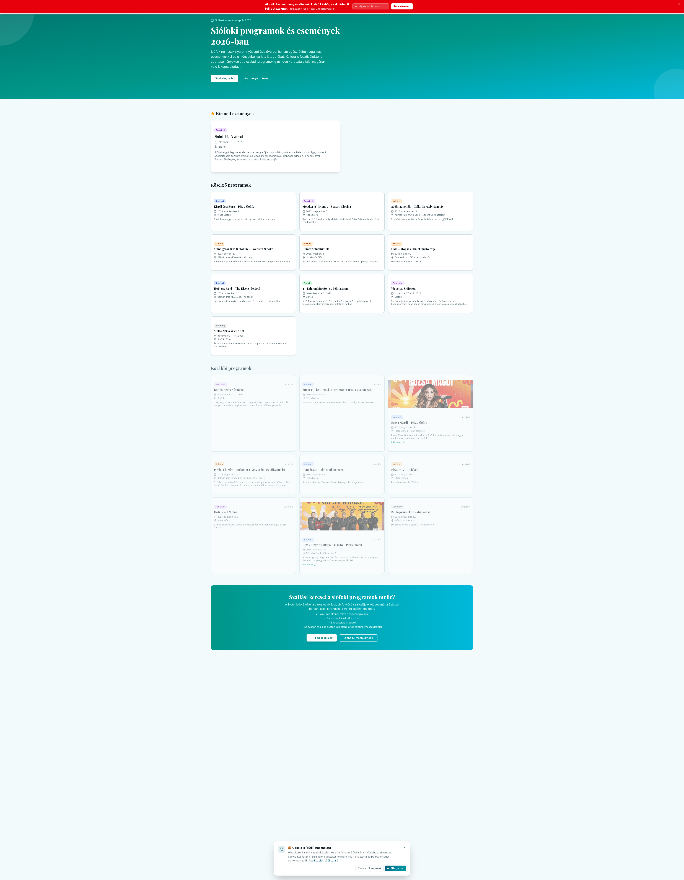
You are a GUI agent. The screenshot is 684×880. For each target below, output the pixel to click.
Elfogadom (397, 868)
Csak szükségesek (369, 868)
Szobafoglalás (224, 78)
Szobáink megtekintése (358, 637)
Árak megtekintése (256, 78)
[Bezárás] (679, 4)
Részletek (396, 442)
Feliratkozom (402, 6)
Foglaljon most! (324, 637)
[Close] (404, 847)
